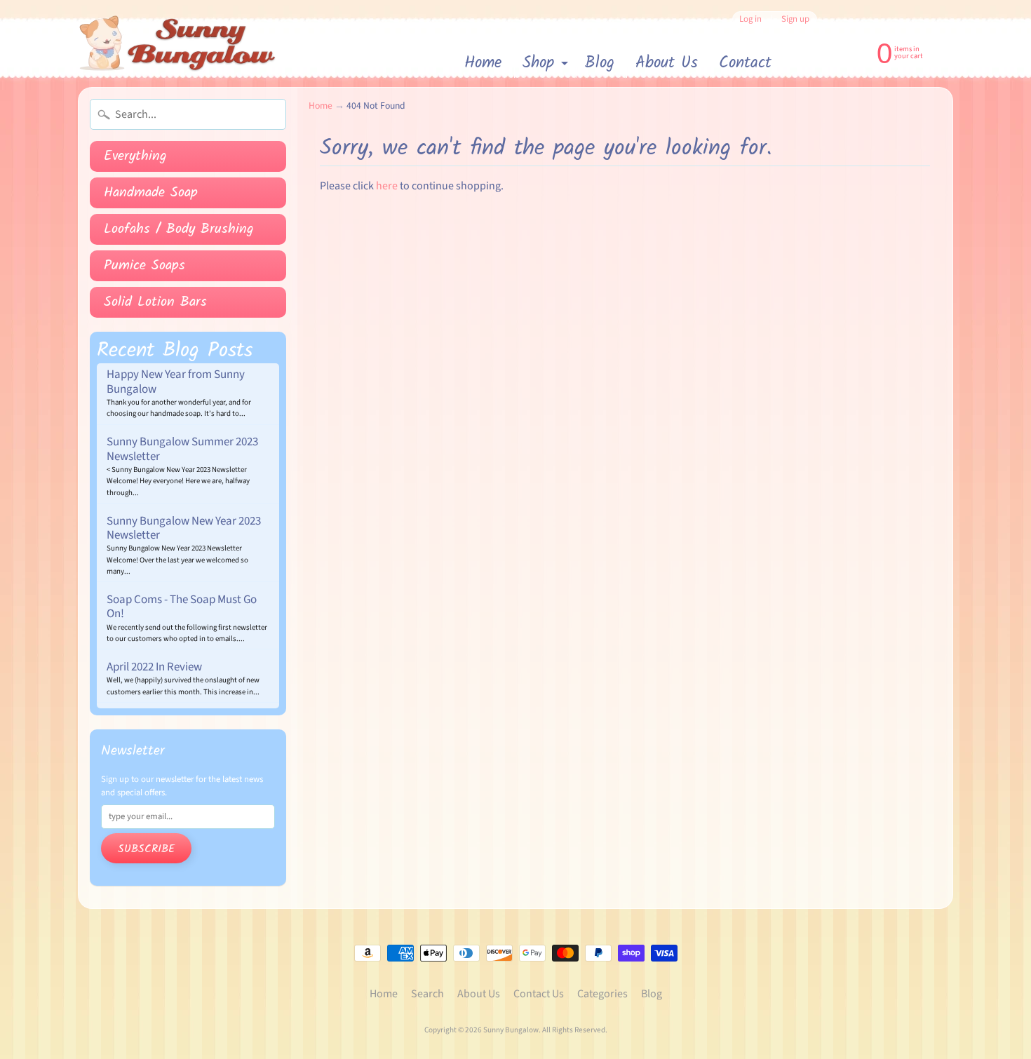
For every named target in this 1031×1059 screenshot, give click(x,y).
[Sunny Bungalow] (178, 43)
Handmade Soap (151, 193)
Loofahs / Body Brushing (179, 229)
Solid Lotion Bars (155, 302)
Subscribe (146, 849)
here (387, 186)
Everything (135, 156)
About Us (666, 63)
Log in (750, 19)
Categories (602, 993)
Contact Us (538, 993)
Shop (547, 64)
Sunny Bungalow (511, 1030)
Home (482, 63)
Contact (745, 63)
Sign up (795, 19)
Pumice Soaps (144, 266)
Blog (599, 63)
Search (427, 993)
